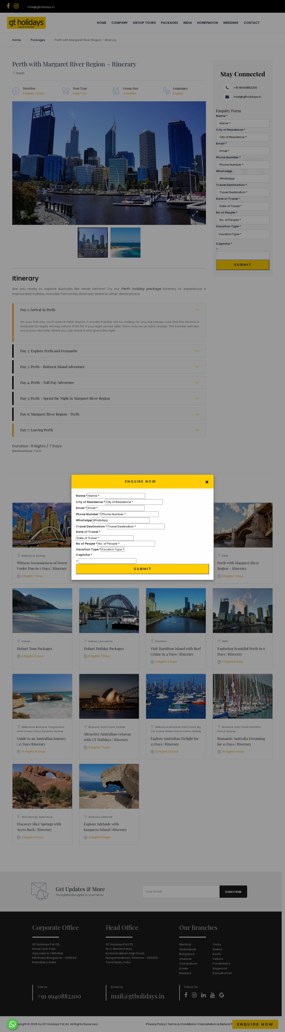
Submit (142, 569)
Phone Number (88, 514)
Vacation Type (88, 549)
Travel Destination (91, 526)
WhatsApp (84, 520)
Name (82, 496)
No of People (86, 543)
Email (81, 508)
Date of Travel (88, 532)
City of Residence (90, 502)
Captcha (84, 555)
